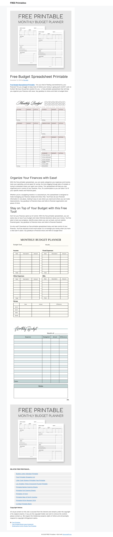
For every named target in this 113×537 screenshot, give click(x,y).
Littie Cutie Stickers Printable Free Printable (30, 480)
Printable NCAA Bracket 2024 (26, 500)
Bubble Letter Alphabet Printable (27, 474)
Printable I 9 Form (22, 494)
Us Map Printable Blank (24, 504)
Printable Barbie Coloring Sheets (27, 487)
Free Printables (16, 522)
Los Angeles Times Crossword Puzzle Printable (31, 484)
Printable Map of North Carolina (26, 497)
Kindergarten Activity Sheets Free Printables (24, 526)
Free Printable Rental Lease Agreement (22, 524)
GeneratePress (67, 534)
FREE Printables (18, 3)
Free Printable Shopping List (25, 477)
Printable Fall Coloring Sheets (26, 490)
